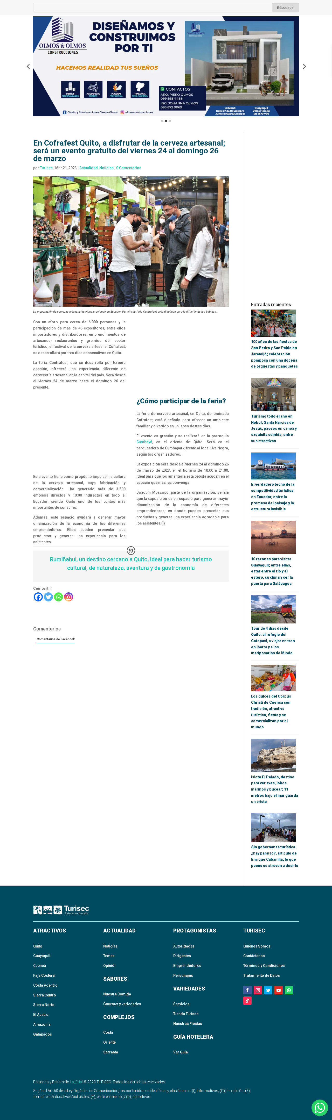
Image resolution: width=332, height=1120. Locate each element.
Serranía (110, 1052)
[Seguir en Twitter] (268, 990)
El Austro (41, 1015)
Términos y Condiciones (264, 966)
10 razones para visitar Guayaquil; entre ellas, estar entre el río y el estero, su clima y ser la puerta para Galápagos (272, 571)
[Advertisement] (79, 432)
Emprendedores (187, 966)
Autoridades (184, 946)
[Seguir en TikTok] (247, 1000)
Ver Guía (180, 1052)
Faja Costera (44, 975)
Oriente (109, 1042)
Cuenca (39, 966)
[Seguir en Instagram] (258, 990)
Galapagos (42, 1034)
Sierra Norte (43, 1005)
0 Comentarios (128, 168)
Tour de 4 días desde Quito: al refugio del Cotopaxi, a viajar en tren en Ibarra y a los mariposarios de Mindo (273, 640)
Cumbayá (144, 442)
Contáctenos (254, 956)
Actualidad (88, 168)
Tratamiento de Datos (261, 975)
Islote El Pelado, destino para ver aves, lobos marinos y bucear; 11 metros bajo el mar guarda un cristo (274, 789)
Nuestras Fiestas (187, 1024)
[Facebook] (38, 596)
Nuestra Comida (117, 994)
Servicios (181, 1004)
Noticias (106, 168)
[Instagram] (68, 596)
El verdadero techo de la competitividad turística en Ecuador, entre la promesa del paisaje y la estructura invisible (272, 496)
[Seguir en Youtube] (278, 990)
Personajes (183, 975)
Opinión (109, 966)
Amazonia (42, 1024)
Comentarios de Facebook (56, 639)
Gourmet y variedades (122, 1004)
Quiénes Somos (257, 946)
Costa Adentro (45, 985)
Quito (37, 946)
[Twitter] (48, 596)
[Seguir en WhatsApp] (289, 990)
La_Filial (76, 1082)
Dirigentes (182, 956)
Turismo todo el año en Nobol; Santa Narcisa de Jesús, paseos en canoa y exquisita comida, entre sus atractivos (274, 428)
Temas (109, 956)
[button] (28, 66)
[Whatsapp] (58, 596)
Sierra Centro (44, 995)
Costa (108, 1032)
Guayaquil (41, 956)
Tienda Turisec (185, 1014)
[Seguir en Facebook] (247, 990)
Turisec (46, 168)
